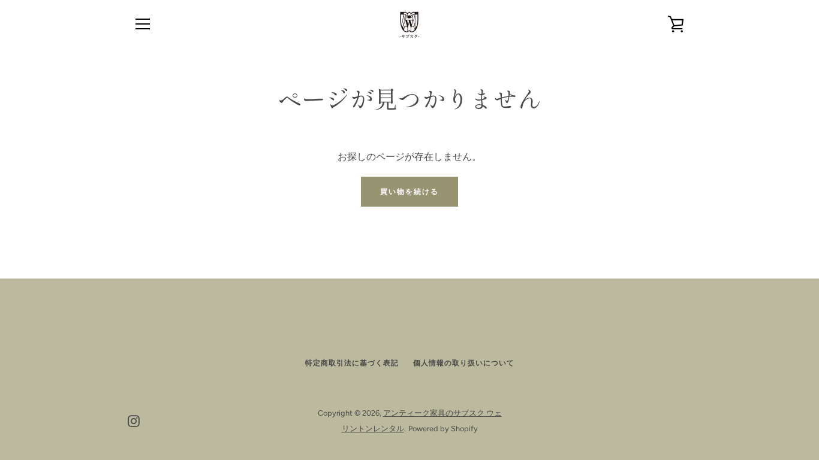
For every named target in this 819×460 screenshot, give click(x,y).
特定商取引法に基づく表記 (352, 363)
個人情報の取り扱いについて (463, 363)
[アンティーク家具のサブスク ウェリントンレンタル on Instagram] (134, 420)
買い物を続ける (409, 191)
